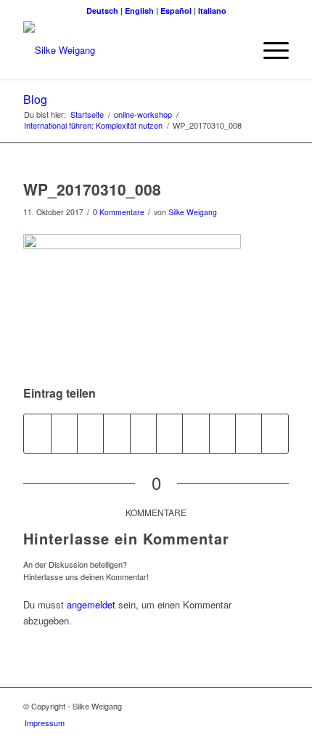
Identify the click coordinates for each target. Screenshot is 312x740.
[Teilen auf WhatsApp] (90, 433)
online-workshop (143, 114)
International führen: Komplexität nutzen (93, 125)
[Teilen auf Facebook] (37, 433)
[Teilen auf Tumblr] (169, 433)
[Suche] (235, 50)
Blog (35, 99)
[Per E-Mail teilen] (248, 433)
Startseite (87, 114)
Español (176, 10)
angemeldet (91, 604)
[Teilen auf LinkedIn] (143, 433)
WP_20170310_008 (92, 189)
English (139, 10)
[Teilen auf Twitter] (64, 433)
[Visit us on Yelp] (274, 433)
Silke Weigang (192, 211)
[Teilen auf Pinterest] (116, 433)
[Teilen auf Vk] (195, 433)
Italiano (212, 10)
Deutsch (102, 10)
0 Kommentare (118, 211)
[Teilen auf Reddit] (222, 433)
